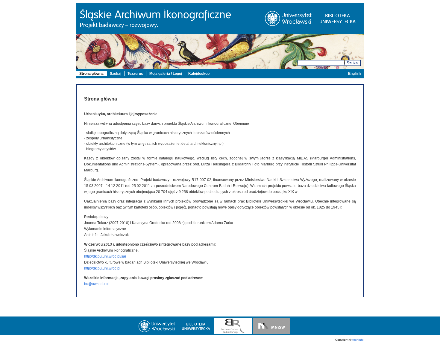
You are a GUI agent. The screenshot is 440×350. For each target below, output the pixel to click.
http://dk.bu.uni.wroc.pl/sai (105, 256)
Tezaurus (135, 73)
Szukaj (353, 63)
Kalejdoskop (199, 73)
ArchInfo (358, 339)
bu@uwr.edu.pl (96, 284)
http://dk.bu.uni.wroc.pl (102, 268)
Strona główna (91, 73)
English (354, 73)
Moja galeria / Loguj (165, 73)
